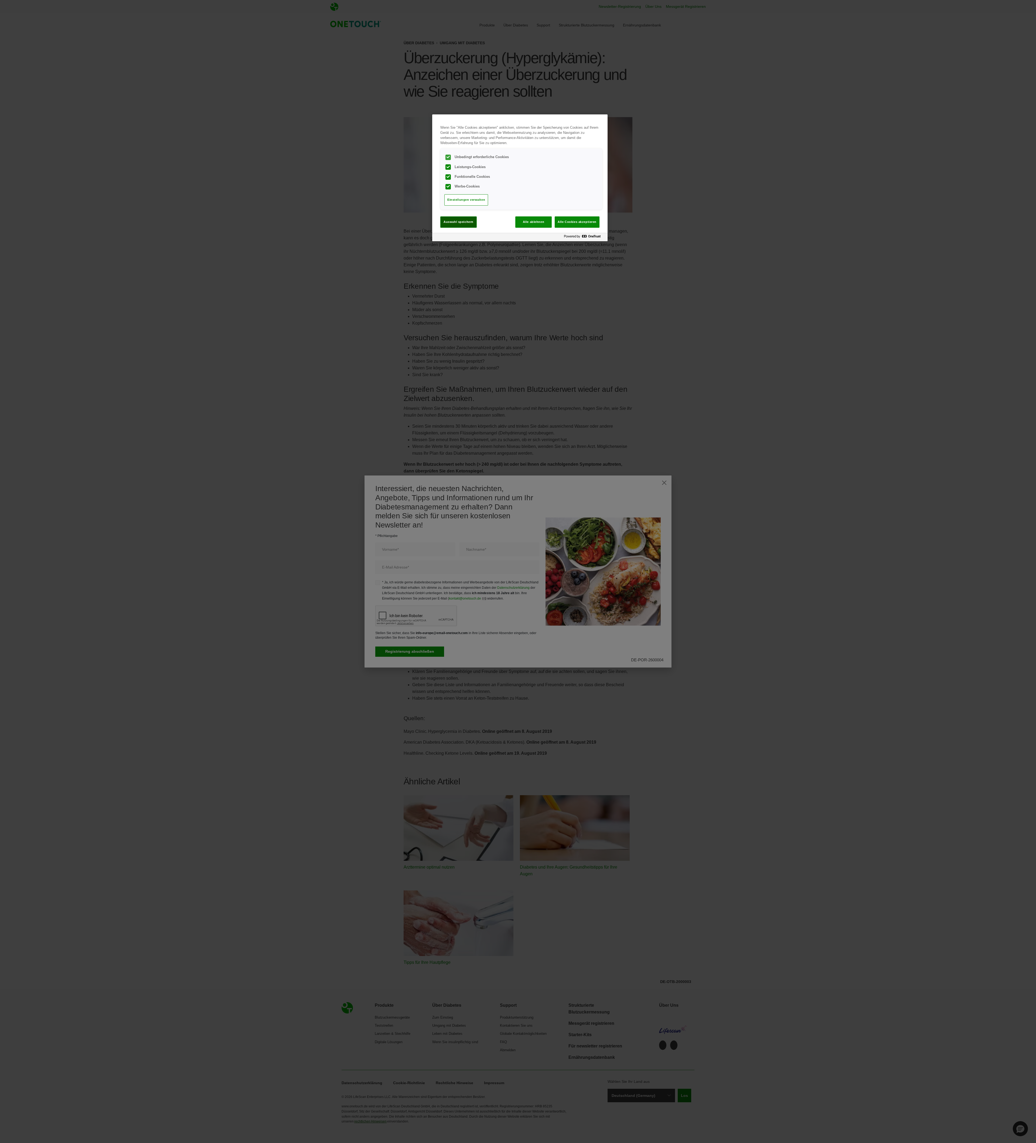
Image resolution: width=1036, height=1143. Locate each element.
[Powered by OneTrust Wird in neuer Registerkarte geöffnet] (584, 237)
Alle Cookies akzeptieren (577, 221)
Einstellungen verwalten (466, 199)
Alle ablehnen (533, 221)
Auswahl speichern (458, 221)
